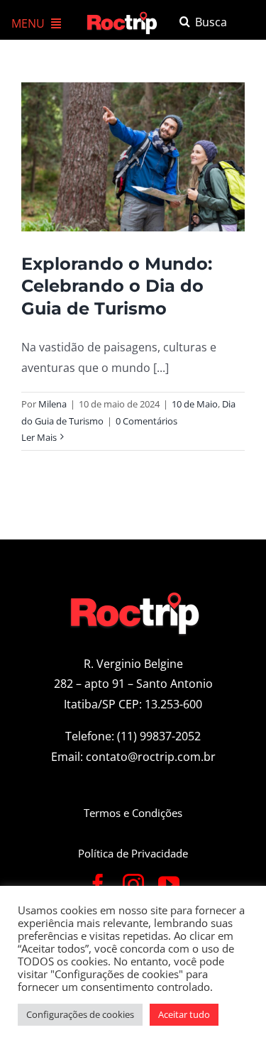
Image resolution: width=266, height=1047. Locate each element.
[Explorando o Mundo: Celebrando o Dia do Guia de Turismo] (133, 156)
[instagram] (133, 884)
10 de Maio (195, 404)
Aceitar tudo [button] (184, 1014)
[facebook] (98, 884)
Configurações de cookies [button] (80, 1014)
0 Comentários (146, 421)
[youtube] (168, 884)
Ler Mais (39, 437)
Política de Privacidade (133, 853)
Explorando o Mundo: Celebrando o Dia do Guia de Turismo (116, 285)
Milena (52, 404)
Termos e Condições (133, 813)
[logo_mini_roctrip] (123, 15)
